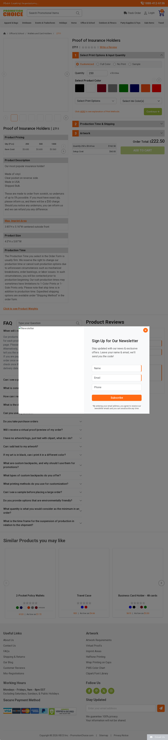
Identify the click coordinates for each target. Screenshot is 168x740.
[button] (157, 737)
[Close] (145, 330)
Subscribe (117, 397)
